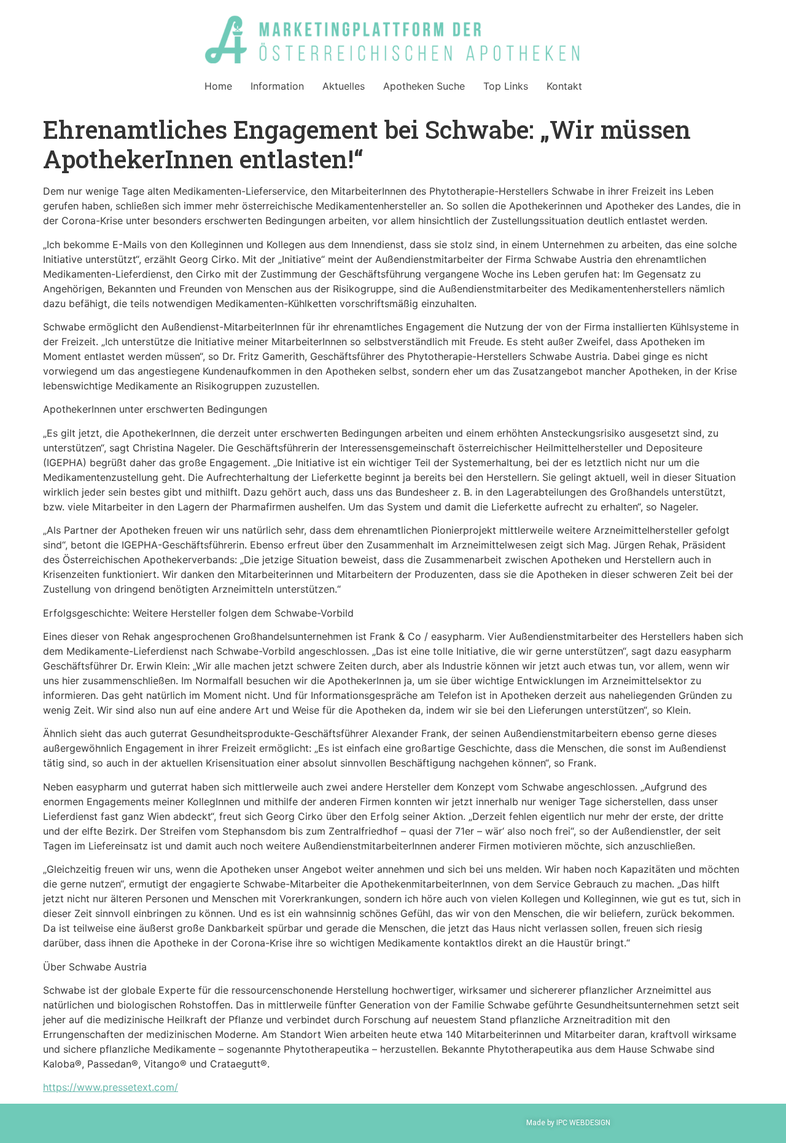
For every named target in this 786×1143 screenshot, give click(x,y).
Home (218, 86)
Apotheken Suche (424, 86)
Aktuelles (343, 86)
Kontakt (564, 86)
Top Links (505, 86)
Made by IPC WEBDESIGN (568, 1122)
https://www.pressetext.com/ (110, 1087)
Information (277, 86)
